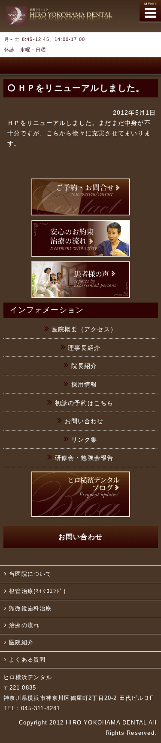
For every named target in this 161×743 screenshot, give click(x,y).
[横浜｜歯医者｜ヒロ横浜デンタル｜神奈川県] (59, 18)
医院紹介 (21, 643)
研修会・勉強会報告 (84, 457)
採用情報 (84, 384)
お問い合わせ (84, 421)
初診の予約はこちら (84, 403)
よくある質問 (27, 660)
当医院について (30, 574)
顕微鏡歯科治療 (30, 609)
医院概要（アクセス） (84, 329)
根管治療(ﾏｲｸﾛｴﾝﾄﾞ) (37, 591)
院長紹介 (84, 365)
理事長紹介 (84, 347)
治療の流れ (24, 625)
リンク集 (84, 439)
